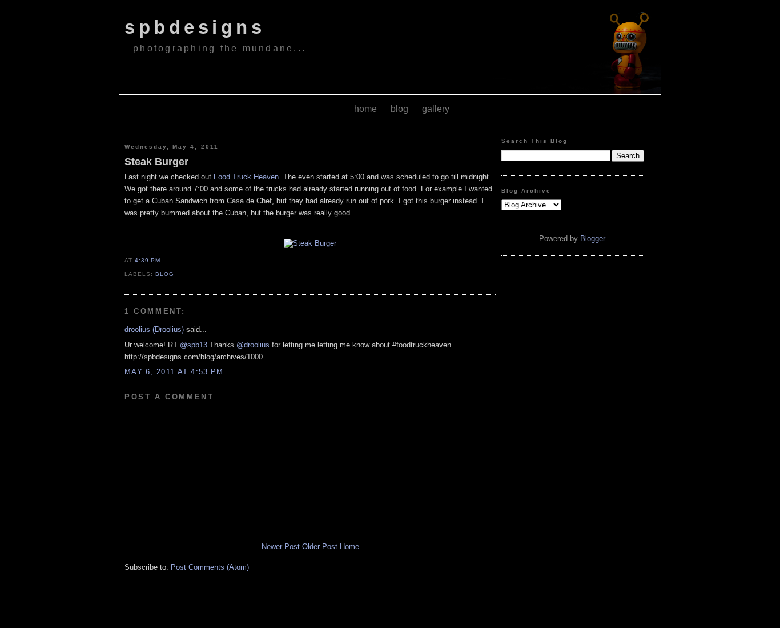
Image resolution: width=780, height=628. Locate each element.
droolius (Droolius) (154, 329)
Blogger (592, 238)
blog (399, 109)
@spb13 (193, 345)
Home (349, 546)
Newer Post (281, 546)
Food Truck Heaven (246, 177)
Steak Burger (156, 161)
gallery (435, 109)
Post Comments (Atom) (210, 567)
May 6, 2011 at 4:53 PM (174, 371)
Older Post (319, 546)
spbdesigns (194, 27)
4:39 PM (147, 260)
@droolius (253, 345)
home (365, 109)
